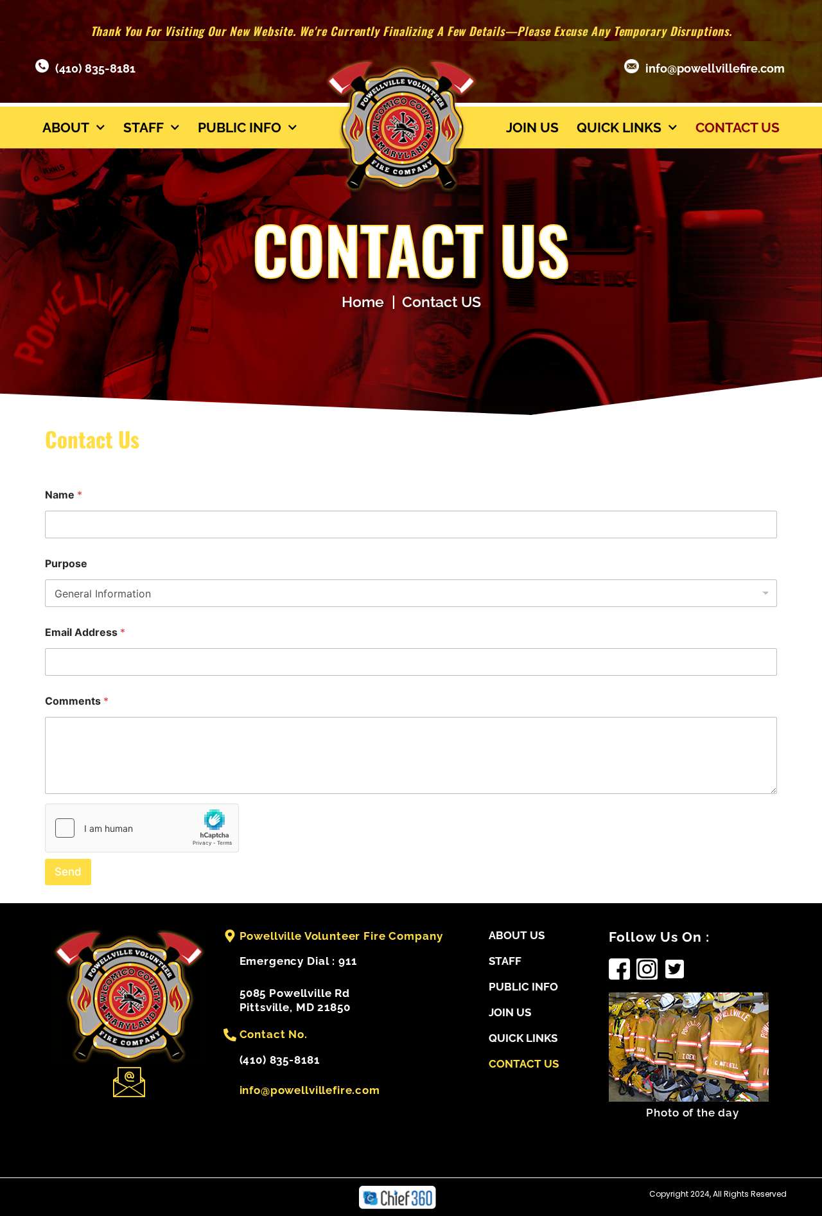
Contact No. (274, 1034)
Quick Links (619, 127)
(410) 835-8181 (95, 68)
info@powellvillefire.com (715, 68)
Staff (143, 127)
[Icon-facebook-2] (619, 969)
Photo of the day (692, 1112)
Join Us (532, 127)
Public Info (239, 127)
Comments (77, 701)
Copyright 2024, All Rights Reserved (718, 1193)
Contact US (737, 127)
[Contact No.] (229, 1034)
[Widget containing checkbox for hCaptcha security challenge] (142, 828)
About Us (517, 935)
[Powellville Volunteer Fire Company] (229, 936)
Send (68, 871)
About (65, 127)
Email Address (85, 632)
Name (63, 495)
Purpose (66, 564)
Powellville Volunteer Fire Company (341, 936)
